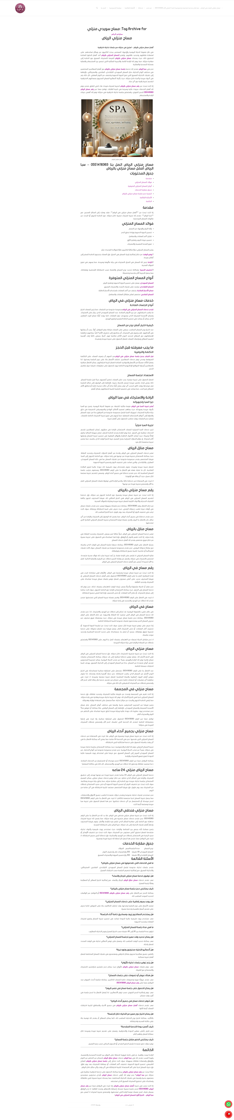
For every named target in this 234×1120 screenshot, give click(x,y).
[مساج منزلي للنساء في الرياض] (20, 8)
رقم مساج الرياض (87, 89)
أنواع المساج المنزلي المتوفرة (140, 186)
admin (93, 1105)
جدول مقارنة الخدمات (143, 190)
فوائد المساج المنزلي (143, 182)
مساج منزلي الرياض (117, 38)
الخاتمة (149, 201)
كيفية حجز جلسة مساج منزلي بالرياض (137, 194)
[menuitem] (187, 8)
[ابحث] (97, 8)
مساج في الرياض (117, 34)
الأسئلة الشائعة (146, 198)
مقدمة (149, 178)
